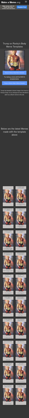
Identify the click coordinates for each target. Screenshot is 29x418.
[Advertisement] (14, 24)
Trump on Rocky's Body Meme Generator (14, 72)
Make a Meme (10, 2)
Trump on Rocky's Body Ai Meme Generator (14, 83)
